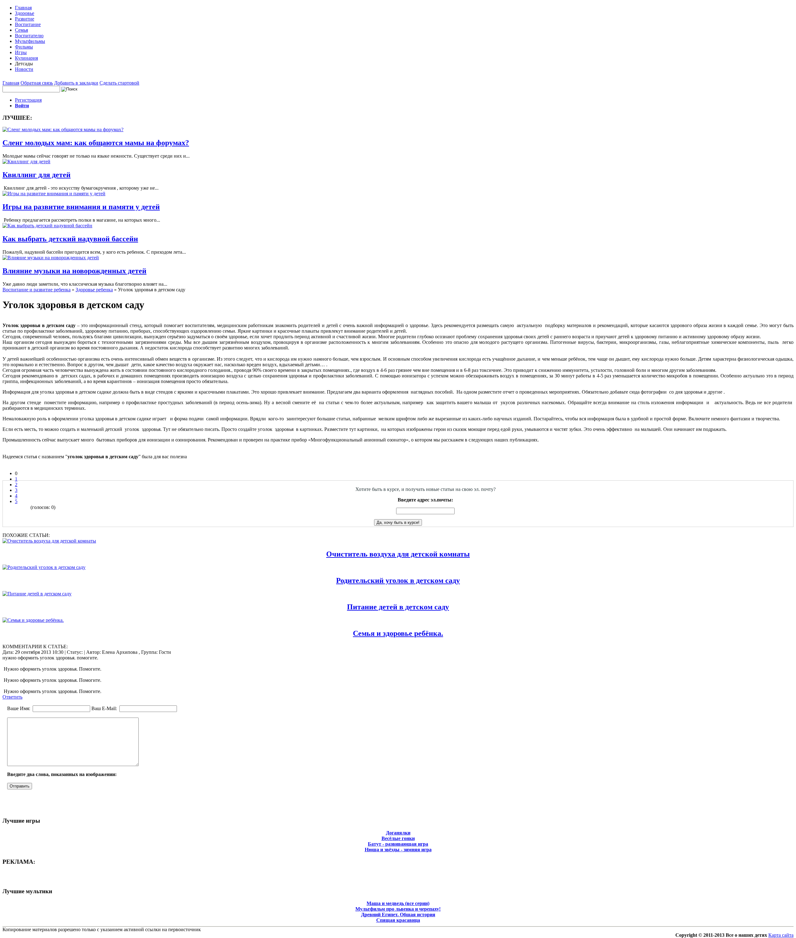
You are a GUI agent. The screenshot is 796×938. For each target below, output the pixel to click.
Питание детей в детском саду (398, 607)
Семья (21, 30)
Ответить (12, 697)
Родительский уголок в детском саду (398, 580)
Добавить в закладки (76, 82)
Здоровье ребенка (94, 289)
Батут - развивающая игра (398, 844)
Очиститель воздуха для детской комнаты (398, 554)
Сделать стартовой (119, 82)
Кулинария (26, 58)
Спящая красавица (398, 920)
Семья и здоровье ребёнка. (398, 633)
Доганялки (398, 832)
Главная (23, 7)
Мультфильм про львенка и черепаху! (398, 909)
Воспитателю (29, 35)
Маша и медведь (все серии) (398, 903)
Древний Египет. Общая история (398, 914)
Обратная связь (37, 82)
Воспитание (28, 24)
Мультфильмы (30, 41)
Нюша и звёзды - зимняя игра (398, 849)
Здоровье (24, 13)
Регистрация (28, 100)
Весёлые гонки (398, 838)
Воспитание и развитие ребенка (36, 289)
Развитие (24, 18)
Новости (24, 69)
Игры (21, 52)
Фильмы (24, 46)
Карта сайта (781, 935)
